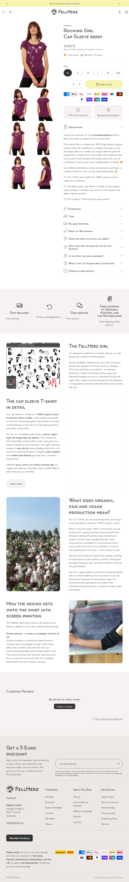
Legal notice (107, 796)
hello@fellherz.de (14, 822)
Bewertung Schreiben (108, 115)
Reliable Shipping (79, 224)
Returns (105, 824)
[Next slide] (119, 3)
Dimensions (74, 209)
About (48, 824)
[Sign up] (118, 763)
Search (77, 816)
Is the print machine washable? (86, 256)
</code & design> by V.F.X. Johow (109, 877)
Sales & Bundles (53, 807)
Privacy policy (108, 813)
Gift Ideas (50, 818)
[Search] (10, 12)
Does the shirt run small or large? (89, 239)
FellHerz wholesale (82, 811)
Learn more (16, 483)
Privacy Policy (73, 775)
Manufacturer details (81, 271)
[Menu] (3, 12)
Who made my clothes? (80, 803)
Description (75, 127)
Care (71, 216)
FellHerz (16, 877)
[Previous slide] (7, 3)
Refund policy (108, 807)
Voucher (49, 813)
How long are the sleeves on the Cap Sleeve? (90, 247)
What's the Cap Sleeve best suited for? (91, 263)
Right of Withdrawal (81, 231)
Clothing (49, 796)
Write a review (65, 706)
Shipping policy (109, 818)
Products (49, 802)
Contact (77, 822)
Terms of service (109, 802)
